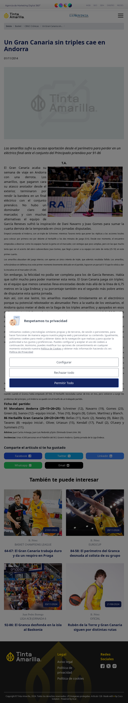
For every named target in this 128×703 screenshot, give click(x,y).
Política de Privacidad (21, 352)
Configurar (64, 362)
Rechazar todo (64, 373)
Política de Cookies (51, 348)
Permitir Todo (64, 383)
